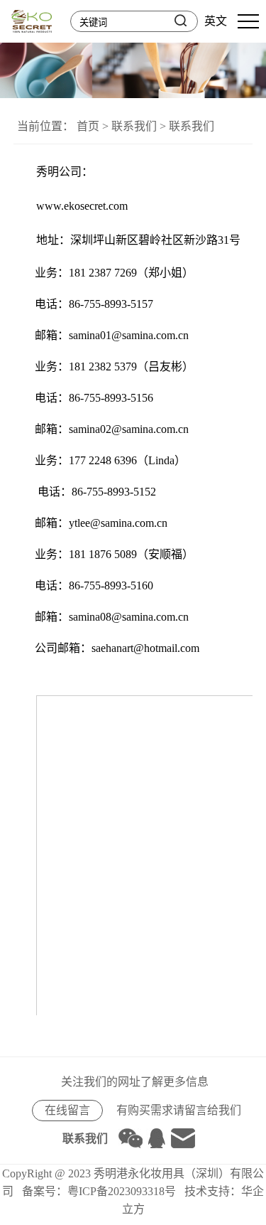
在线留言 (67, 1110)
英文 (215, 21)
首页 (88, 126)
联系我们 (134, 126)
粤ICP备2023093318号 (121, 1191)
